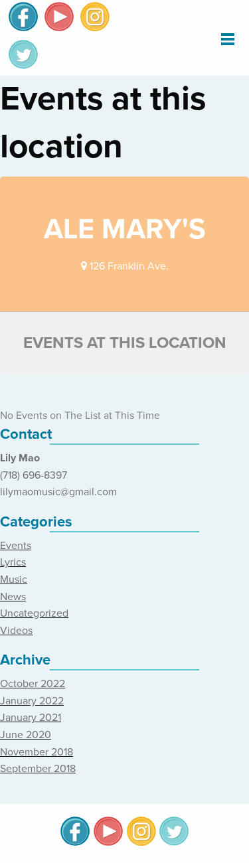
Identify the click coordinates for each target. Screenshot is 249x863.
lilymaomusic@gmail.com (58, 492)
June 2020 (25, 735)
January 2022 (32, 701)
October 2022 (32, 683)
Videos (16, 630)
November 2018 (36, 752)
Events (15, 545)
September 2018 (38, 768)
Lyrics (13, 562)
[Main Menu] (227, 38)
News (13, 596)
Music (13, 579)
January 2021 (30, 717)
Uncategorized (34, 613)
